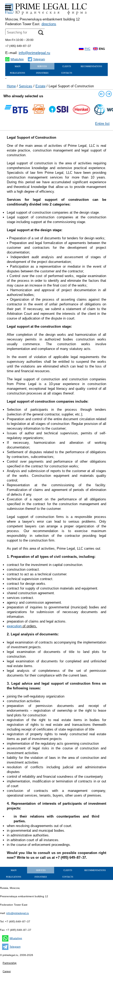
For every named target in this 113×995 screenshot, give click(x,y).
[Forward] (109, 94)
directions (49, 24)
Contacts (66, 72)
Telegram (39, 59)
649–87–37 (18, 45)
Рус (87, 48)
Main (17, 66)
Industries (42, 72)
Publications (17, 72)
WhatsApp (17, 59)
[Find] (41, 32)
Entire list (102, 124)
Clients (66, 66)
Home (11, 86)
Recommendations (91, 66)
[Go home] (46, 15)
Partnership (10, 962)
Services (25, 86)
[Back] (101, 94)
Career (7, 971)
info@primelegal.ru (34, 53)
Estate (40, 86)
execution (14, 626)
